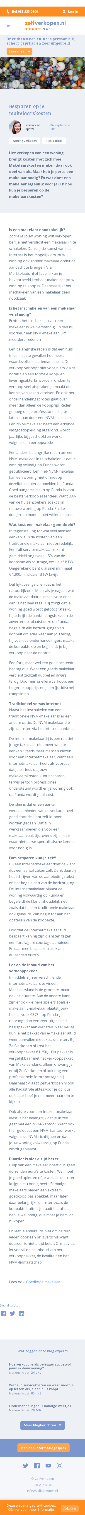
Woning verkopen (24, 141)
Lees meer (18, 51)
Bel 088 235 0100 (25, 11)
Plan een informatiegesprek (43, 1448)
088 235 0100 (43, 1485)
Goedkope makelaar (43, 1281)
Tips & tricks (54, 141)
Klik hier (14, 1509)
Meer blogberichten (40, 1425)
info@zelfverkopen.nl (42, 1491)
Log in (73, 11)
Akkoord (69, 1508)
